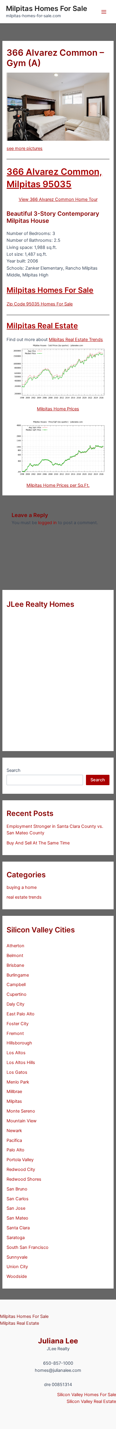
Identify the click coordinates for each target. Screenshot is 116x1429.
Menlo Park (18, 1082)
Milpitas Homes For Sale (46, 8)
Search (14, 770)
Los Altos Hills (21, 1062)
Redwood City (21, 1169)
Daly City (15, 1004)
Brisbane (15, 965)
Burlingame (18, 975)
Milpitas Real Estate (42, 325)
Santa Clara (18, 1227)
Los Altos (16, 1052)
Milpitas (14, 1101)
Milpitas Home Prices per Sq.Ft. (58, 485)
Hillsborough (19, 1043)
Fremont (15, 1033)
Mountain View (22, 1121)
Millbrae (14, 1091)
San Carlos (18, 1198)
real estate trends (24, 897)
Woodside (17, 1276)
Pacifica (14, 1140)
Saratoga (16, 1237)
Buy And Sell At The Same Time (38, 843)
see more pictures (25, 148)
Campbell (16, 984)
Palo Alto (15, 1150)
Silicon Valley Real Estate (91, 1401)
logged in (47, 522)
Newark (14, 1130)
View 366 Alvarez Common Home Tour (58, 199)
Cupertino (16, 994)
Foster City (18, 1023)
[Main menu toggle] (104, 12)
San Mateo (17, 1218)
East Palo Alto (21, 1014)
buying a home (22, 887)
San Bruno (17, 1189)
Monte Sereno (21, 1111)
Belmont (15, 955)
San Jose (16, 1208)
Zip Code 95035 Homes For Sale (40, 304)
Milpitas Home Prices (58, 409)
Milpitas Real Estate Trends (76, 339)
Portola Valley (20, 1159)
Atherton (15, 945)
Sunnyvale (17, 1257)
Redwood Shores (24, 1179)
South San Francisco (27, 1247)
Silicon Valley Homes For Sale (86, 1394)
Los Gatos (17, 1072)
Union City (17, 1266)
